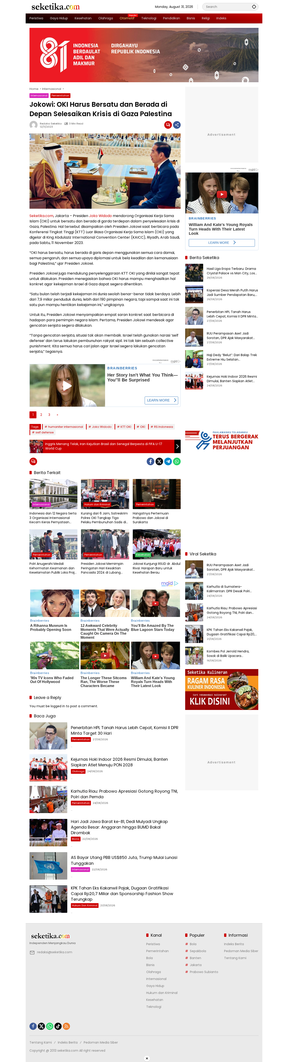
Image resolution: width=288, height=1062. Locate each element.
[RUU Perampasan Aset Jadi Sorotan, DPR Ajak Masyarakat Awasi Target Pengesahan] (194, 337)
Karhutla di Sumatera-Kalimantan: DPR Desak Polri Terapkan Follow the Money (228, 589)
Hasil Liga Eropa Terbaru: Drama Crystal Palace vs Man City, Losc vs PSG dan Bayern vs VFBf (232, 271)
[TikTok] (58, 1026)
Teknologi (153, 1006)
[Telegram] (168, 461)
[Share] (177, 125)
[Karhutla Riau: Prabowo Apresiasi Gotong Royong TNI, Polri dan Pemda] (48, 799)
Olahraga (78, 771)
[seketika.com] (55, 6)
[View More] (85, 936)
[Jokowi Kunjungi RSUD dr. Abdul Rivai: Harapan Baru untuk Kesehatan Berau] (157, 544)
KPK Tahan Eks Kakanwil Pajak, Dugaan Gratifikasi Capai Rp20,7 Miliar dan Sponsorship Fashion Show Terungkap (122, 893)
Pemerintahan (60, 95)
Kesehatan (143, 554)
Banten (195, 958)
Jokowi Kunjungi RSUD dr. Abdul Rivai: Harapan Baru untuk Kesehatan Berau (156, 568)
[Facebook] (150, 461)
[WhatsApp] (177, 461)
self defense (45, 432)
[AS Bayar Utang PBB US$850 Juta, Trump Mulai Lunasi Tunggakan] (48, 865)
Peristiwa (153, 944)
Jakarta (196, 965)
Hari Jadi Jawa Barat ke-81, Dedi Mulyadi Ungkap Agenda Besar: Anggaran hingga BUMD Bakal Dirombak (119, 827)
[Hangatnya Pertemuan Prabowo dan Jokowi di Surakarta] (157, 494)
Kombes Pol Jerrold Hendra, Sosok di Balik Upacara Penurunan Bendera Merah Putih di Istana (232, 653)
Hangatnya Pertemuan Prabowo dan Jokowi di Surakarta (151, 517)
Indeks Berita (234, 944)
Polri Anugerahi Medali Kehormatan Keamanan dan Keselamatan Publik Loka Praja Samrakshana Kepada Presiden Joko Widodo (52, 568)
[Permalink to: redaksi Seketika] (34, 125)
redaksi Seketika (51, 123)
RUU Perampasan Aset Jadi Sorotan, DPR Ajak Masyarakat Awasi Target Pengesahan (230, 335)
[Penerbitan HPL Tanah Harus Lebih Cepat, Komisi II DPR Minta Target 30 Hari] (48, 735)
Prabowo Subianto (204, 972)
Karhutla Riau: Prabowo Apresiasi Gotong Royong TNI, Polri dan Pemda (232, 610)
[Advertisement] (222, 518)
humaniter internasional (65, 427)
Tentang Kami (235, 958)
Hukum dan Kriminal (97, 504)
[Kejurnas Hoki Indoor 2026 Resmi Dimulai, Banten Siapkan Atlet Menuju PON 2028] (48, 767)
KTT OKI (126, 427)
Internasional (39, 95)
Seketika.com (41, 215)
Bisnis (75, 839)
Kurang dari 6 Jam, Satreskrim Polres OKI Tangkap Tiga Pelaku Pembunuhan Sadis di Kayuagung (104, 518)
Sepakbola (198, 951)
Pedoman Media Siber (241, 951)
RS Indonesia (163, 427)
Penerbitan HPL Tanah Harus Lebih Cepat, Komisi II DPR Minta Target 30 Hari (231, 314)
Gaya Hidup (155, 986)
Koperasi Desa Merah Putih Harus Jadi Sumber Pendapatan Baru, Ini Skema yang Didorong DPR (232, 292)
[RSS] (66, 1026)
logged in (58, 706)
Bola (149, 958)
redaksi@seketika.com (54, 952)
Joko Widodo (100, 215)
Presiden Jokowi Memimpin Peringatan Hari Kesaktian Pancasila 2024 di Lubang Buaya (102, 568)
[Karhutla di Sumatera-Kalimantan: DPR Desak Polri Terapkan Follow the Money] (194, 591)
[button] (254, 6)
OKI (142, 427)
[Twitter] (159, 461)
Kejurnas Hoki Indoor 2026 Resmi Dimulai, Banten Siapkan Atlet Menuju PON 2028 (119, 762)
